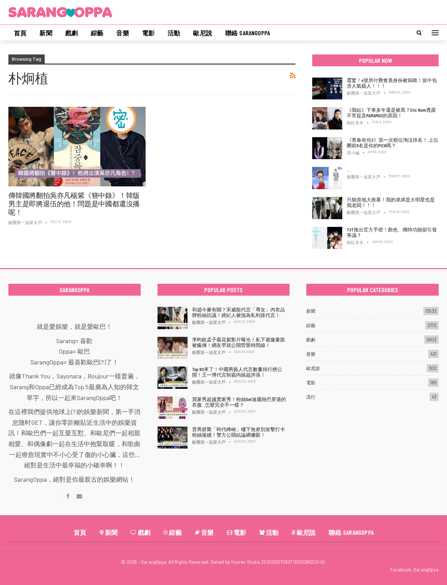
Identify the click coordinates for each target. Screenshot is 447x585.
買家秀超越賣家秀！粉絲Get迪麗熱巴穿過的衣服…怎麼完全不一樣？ (239, 402)
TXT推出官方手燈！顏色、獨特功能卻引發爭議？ (392, 232)
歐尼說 (202, 33)
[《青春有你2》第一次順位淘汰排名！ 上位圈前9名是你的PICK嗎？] (327, 148)
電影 (148, 33)
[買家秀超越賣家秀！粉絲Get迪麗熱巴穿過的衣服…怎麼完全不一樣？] (172, 408)
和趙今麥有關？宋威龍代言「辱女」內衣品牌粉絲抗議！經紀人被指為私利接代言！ (238, 312)
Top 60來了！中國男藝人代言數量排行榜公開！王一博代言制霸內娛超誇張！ (237, 372)
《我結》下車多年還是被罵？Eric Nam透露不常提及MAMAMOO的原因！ (391, 112)
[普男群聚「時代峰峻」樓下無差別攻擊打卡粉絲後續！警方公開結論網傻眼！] (172, 438)
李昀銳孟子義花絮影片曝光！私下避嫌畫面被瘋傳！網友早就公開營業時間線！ (238, 342)
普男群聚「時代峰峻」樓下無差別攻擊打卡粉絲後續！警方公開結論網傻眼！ (238, 432)
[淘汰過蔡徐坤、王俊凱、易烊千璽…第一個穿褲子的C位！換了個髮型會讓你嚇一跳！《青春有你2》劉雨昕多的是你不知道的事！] (327, 178)
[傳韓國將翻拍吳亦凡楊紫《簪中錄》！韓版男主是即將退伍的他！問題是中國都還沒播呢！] (77, 146)
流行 (310, 397)
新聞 (45, 33)
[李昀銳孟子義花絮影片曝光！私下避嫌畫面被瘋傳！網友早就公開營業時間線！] (172, 348)
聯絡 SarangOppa (247, 33)
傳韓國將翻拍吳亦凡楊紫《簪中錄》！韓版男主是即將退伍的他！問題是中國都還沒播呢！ (74, 203)
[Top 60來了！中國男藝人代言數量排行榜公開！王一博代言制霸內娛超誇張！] (172, 377)
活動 (174, 33)
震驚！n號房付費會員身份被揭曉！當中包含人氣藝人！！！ (392, 83)
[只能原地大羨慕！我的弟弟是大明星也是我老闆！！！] (327, 208)
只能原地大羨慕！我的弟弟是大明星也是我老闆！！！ (391, 202)
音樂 (122, 33)
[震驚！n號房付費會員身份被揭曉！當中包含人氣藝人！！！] (327, 88)
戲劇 (71, 33)
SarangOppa (426, 569)
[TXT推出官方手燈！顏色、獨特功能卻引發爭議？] (327, 238)
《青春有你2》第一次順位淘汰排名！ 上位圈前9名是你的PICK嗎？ (392, 142)
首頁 (20, 33)
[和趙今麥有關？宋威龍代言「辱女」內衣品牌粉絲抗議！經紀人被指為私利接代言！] (172, 318)
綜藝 (97, 33)
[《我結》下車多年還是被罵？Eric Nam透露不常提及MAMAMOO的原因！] (327, 118)
